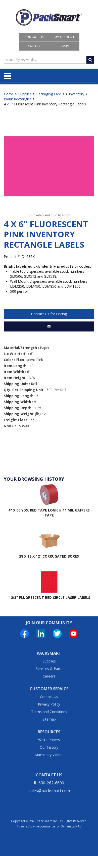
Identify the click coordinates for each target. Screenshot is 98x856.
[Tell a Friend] (49, 326)
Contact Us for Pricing (49, 313)
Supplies (25, 94)
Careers (34, 46)
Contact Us (34, 37)
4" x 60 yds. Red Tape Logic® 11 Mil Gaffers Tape (49, 513)
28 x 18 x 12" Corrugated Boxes (49, 556)
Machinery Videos (49, 754)
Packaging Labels (50, 94)
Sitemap (49, 719)
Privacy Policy (49, 704)
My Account (64, 37)
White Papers (49, 739)
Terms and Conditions (49, 711)
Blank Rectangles (18, 99)
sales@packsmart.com (49, 790)
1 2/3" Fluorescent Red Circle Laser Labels (49, 597)
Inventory (76, 94)
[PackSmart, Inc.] (49, 17)
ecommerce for (59, 826)
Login (64, 46)
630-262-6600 (51, 783)
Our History (49, 747)
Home (9, 94)
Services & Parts (49, 668)
